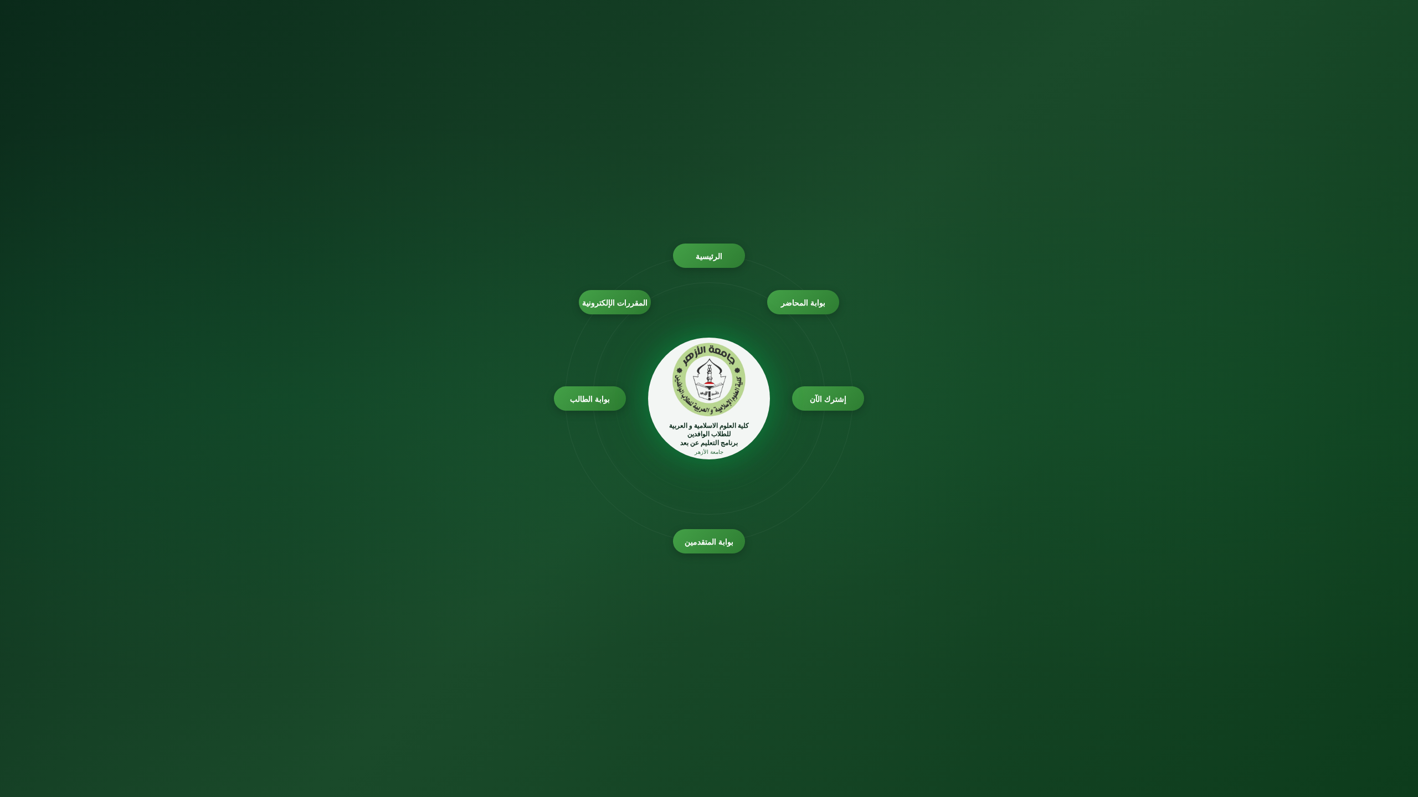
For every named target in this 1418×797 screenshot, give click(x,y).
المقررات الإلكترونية (615, 302)
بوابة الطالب (590, 399)
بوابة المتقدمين (709, 541)
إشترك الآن (828, 399)
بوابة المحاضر (803, 302)
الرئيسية (709, 256)
